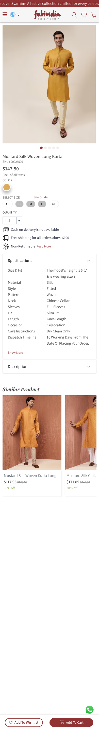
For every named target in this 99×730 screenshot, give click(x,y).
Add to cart (75, 722)
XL (54, 204)
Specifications (20, 260)
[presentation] (75, 14)
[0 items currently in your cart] (93, 14)
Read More (44, 246)
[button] (7, 187)
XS (7, 204)
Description (17, 366)
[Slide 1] (41, 148)
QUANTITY (9, 212)
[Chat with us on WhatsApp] (90, 709)
